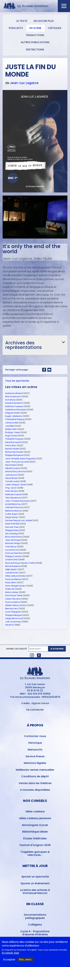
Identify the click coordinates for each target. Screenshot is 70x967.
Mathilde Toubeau (14, 406)
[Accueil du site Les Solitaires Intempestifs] (35, 6)
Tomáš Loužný (12, 481)
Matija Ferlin (11, 429)
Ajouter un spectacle (35, 876)
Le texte (21, 21)
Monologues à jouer (35, 825)
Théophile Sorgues (14, 438)
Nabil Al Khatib (12, 523)
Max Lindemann (13, 396)
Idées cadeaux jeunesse (35, 818)
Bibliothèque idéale (35, 832)
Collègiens (35, 924)
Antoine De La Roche (15, 471)
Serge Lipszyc (12, 517)
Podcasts (16, 28)
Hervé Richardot (13, 442)
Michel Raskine (12, 566)
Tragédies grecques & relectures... (35, 853)
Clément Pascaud (14, 507)
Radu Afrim (10, 582)
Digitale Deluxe (40, 703)
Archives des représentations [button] (23, 345)
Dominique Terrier (13, 595)
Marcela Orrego (13, 543)
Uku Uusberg (11, 533)
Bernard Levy (11, 608)
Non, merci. (25, 959)
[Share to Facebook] (44, 370)
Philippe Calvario (13, 556)
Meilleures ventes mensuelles (35, 770)
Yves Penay (10, 546)
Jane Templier (12, 458)
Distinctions (35, 49)
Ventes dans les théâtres (35, 783)
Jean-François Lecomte (17, 461)
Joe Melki (9, 426)
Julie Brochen (12, 572)
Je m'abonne (57, 648)
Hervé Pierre (10, 465)
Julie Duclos (11, 474)
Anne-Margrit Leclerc (15, 585)
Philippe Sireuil (12, 530)
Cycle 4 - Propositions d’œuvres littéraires (35, 933)
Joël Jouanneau (13, 621)
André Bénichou (13, 504)
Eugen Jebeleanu (13, 416)
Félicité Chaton (12, 468)
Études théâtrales (35, 838)
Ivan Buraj (10, 399)
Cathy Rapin (11, 514)
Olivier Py (9, 624)
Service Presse (35, 756)
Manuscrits (35, 749)
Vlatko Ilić (9, 589)
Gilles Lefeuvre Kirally (15, 575)
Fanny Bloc (10, 445)
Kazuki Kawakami (14, 403)
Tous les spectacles (17, 380)
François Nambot (13, 553)
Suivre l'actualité (16, 649)
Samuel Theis (12, 527)
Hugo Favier (11, 435)
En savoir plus (44, 21)
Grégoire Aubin (12, 412)
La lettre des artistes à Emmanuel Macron (35, 891)
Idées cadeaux (35, 811)
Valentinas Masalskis (15, 409)
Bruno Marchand (13, 536)
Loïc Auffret (26, 520)
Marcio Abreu (11, 592)
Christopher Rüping (14, 419)
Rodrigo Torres (12, 432)
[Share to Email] (49, 370)
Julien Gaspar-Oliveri (15, 484)
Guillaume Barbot (14, 393)
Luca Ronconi (12, 549)
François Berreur (13, 579)
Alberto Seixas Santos (16, 605)
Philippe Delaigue (13, 615)
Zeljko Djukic (11, 569)
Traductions (35, 35)
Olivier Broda (11, 478)
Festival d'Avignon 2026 (35, 845)
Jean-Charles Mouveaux (17, 500)
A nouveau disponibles (35, 790)
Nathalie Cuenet (13, 494)
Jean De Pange (12, 540)
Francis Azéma (12, 602)
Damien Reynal (12, 520)
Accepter (9, 959)
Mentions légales (35, 763)
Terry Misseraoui (13, 497)
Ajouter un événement (35, 883)
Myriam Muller (12, 448)
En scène (35, 28)
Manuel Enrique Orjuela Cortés (20, 563)
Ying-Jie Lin (11, 487)
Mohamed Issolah (14, 452)
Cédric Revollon (13, 598)
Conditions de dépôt (35, 776)
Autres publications (35, 42)
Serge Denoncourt (14, 618)
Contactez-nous (35, 736)
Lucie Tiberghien (13, 611)
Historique (35, 743)
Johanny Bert (11, 422)
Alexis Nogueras (28, 458)
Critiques (54, 28)
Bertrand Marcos (13, 510)
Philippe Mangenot (14, 455)
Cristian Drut (11, 559)
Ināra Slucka (11, 491)
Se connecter (35, 710)
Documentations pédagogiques (35, 916)
